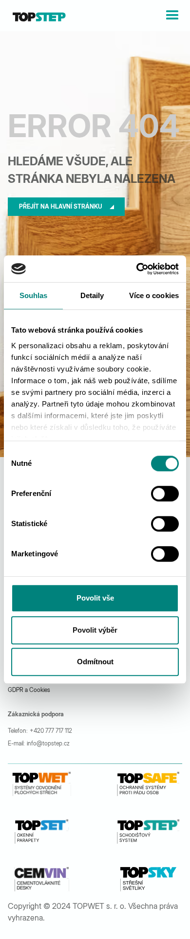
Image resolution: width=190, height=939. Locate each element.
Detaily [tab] (92, 295)
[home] (37, 15)
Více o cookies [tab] (154, 295)
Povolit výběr (95, 630)
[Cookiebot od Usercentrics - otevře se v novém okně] (137, 269)
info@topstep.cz (48, 743)
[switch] (165, 493)
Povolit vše (95, 598)
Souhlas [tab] (33, 295)
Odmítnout (95, 661)
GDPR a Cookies (29, 689)
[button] (172, 15)
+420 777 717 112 (51, 730)
